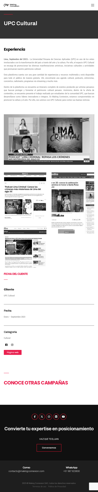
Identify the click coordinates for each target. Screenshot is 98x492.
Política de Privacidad (57, 486)
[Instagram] (12, 344)
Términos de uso (39, 486)
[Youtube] (63, 417)
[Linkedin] (56, 417)
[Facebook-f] (35, 417)
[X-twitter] (42, 417)
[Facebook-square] (6, 344)
